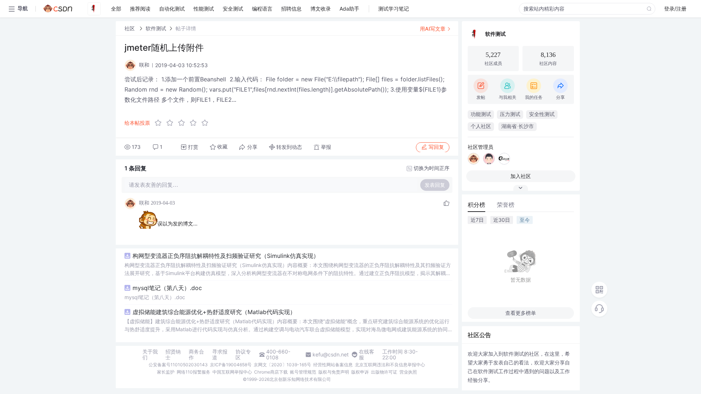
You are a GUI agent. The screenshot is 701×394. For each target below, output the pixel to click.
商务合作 (196, 354)
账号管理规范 (303, 372)
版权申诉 (360, 372)
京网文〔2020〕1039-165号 (282, 364)
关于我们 (150, 354)
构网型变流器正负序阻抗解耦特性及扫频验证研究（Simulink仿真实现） (226, 255)
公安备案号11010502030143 (178, 364)
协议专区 (243, 354)
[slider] (183, 123)
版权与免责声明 (333, 372)
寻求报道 (219, 354)
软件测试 (156, 28)
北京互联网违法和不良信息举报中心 (390, 364)
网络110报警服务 (193, 372)
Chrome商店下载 (271, 372)
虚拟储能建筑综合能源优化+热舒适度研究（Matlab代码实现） (214, 312)
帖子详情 (186, 28)
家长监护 (166, 372)
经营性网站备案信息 (333, 364)
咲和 (144, 203)
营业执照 (408, 372)
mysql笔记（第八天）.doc (167, 287)
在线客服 (366, 354)
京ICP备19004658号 (231, 364)
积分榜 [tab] (476, 204)
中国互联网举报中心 (232, 372)
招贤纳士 (173, 354)
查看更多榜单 (520, 313)
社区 (130, 28)
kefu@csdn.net (331, 355)
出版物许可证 (384, 372)
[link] (130, 28)
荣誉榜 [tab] (505, 204)
